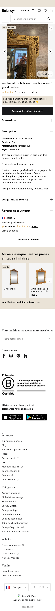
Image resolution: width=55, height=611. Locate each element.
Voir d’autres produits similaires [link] (19, 302)
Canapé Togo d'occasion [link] (14, 527)
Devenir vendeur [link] (10, 571)
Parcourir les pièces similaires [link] (27, 111)
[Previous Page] (4, 51)
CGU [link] (6, 462)
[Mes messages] (39, 10)
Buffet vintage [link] (9, 501)
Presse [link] (5, 453)
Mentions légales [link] (12, 466)
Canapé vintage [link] (10, 510)
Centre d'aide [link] (10, 479)
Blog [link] (4, 445)
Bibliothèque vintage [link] (12, 497)
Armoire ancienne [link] (11, 492)
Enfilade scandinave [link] (12, 518)
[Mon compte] (33, 10)
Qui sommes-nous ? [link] (12, 440)
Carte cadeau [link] (10, 553)
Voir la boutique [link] (10, 230)
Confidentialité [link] (11, 470)
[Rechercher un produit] (49, 18)
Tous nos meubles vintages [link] (16, 531)
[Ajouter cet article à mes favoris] (51, 28)
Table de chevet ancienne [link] (15, 522)
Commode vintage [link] (11, 514)
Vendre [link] (25, 10)
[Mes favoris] (45, 10)
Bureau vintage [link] (10, 505)
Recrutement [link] (10, 458)
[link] (8, 11)
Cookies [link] (7, 475)
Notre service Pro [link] (10, 557)
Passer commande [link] (13, 545)
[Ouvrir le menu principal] (5, 18)
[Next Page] (50, 51)
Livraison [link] (8, 549)
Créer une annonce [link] (12, 575)
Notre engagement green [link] (15, 449)
